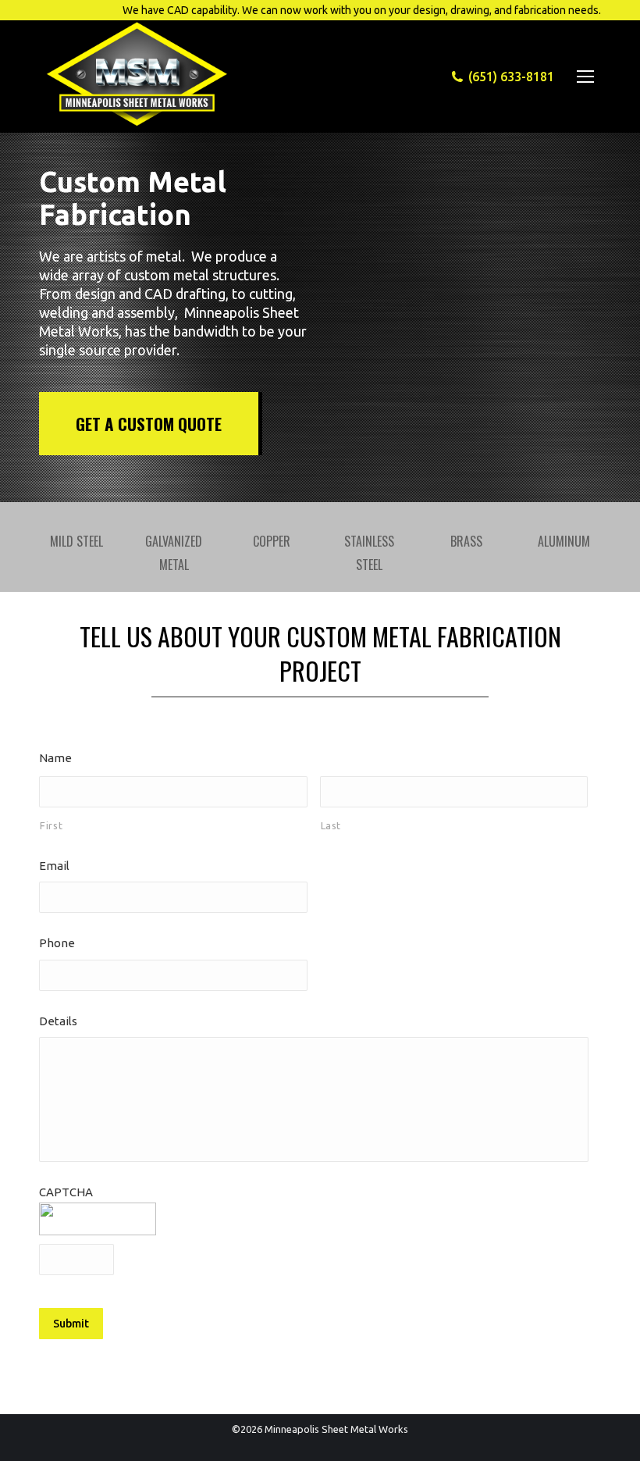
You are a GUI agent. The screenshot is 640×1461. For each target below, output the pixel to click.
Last (331, 825)
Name (55, 757)
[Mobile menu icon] (585, 76)
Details (58, 1021)
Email (54, 865)
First (51, 825)
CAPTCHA (66, 1192)
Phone (57, 943)
